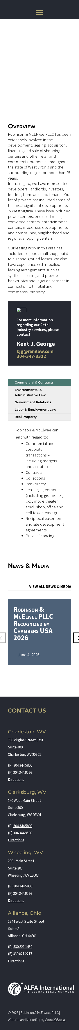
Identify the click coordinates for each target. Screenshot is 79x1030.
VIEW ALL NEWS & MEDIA (50, 586)
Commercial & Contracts (34, 382)
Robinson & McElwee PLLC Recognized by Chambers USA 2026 (33, 623)
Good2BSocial (55, 1019)
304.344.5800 (22, 765)
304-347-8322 (31, 356)
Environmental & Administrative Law (30, 392)
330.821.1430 (22, 946)
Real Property (26, 417)
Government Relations (33, 402)
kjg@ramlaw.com (35, 351)
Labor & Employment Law (35, 409)
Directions (16, 779)
